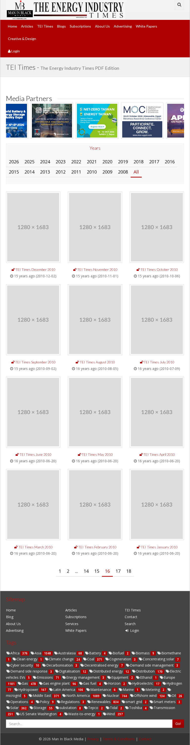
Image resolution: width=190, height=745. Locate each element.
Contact (131, 616)
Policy (45, 701)
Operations (19, 701)
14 (86, 571)
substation (68, 707)
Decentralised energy (101, 665)
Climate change (62, 659)
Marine (129, 689)
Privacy (93, 739)
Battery (95, 653)
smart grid (134, 701)
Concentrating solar (159, 659)
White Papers (146, 26)
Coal (91, 659)
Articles (27, 26)
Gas (25, 683)
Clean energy (27, 659)
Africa (15, 653)
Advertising (123, 26)
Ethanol (146, 677)
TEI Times (45, 26)
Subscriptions (80, 26)
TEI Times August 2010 (97, 362)
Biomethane (171, 653)
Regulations (71, 701)
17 (118, 571)
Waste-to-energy (82, 713)
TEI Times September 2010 (35, 362)
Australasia (67, 653)
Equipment (120, 677)
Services (71, 623)
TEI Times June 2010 (35, 454)
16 (107, 571)
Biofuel (119, 653)
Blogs (61, 26)
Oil (174, 695)
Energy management (83, 677)
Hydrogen (174, 683)
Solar (15, 707)
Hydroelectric (143, 683)
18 (128, 571)
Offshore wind (146, 695)
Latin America (64, 689)
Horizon (114, 683)
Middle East (42, 695)
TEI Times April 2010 (159, 454)
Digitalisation (70, 671)
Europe (169, 677)
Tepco (93, 707)
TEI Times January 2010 (159, 547)
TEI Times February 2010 (97, 547)
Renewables (101, 701)
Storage (40, 707)
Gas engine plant (57, 683)
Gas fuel (90, 683)
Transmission (164, 707)
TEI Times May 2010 (97, 454)
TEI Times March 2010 (35, 547)
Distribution (146, 671)
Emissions (45, 677)
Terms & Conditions (119, 739)
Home (12, 26)
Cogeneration (120, 659)
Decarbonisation (60, 665)
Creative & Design (22, 38)
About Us (102, 26)
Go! (178, 723)
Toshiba (136, 707)
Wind (111, 713)
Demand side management (152, 665)
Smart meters (165, 701)
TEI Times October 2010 (159, 269)
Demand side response (29, 671)
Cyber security (22, 665)
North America (78, 695)
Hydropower (28, 689)
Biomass (143, 653)
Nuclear (113, 695)
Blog (9, 616)
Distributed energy (108, 671)
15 (96, 571)
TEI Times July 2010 (159, 362)
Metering (153, 689)
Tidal (114, 707)
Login (15, 51)
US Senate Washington (39, 713)
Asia (38, 653)
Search (130, 623)
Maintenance (101, 689)
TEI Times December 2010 (35, 269)
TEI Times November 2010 (97, 269)
